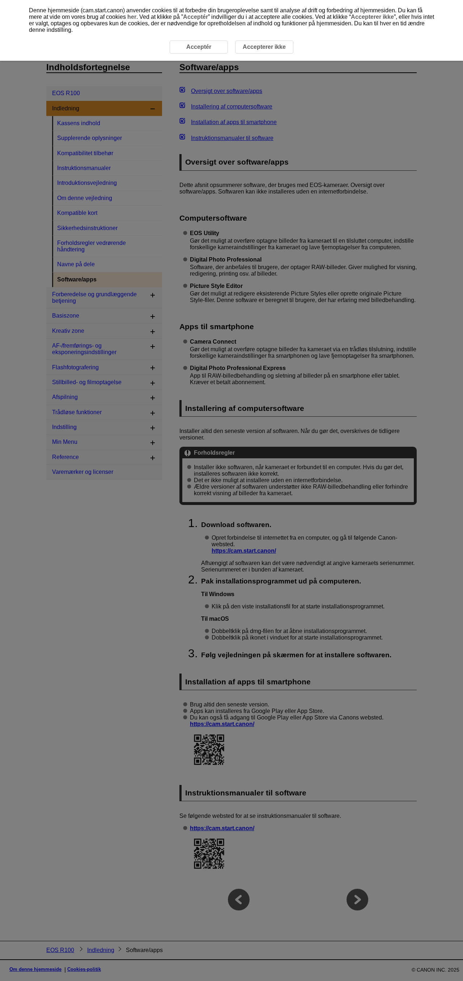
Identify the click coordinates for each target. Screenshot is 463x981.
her (131, 17)
